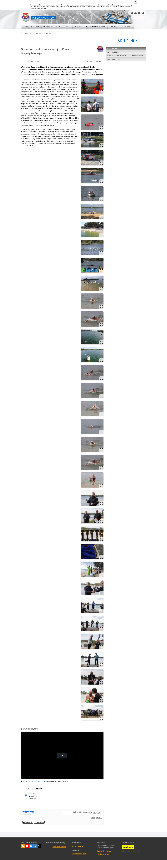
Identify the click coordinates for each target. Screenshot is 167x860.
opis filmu (32, 794)
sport (93, 817)
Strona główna (26, 33)
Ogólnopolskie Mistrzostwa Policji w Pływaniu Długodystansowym (87, 812)
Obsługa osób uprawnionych (131, 851)
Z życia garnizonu (114, 52)
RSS (23, 846)
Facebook (31, 846)
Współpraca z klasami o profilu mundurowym (125, 56)
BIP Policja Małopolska (59, 846)
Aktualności (37, 33)
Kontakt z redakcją (77, 846)
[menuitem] (26, 26)
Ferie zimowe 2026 (113, 59)
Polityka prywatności (103, 854)
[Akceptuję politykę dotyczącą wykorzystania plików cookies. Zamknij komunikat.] (135, 2)
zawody (98, 817)
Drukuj (100, 61)
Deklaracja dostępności (79, 853)
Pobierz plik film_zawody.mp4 (34, 781)
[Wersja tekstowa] (139, 12)
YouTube (27, 846)
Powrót (90, 61)
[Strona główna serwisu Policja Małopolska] (132, 12)
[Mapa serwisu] (135, 12)
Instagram (35, 846)
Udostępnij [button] (28, 822)
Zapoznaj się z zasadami (104, 851)
